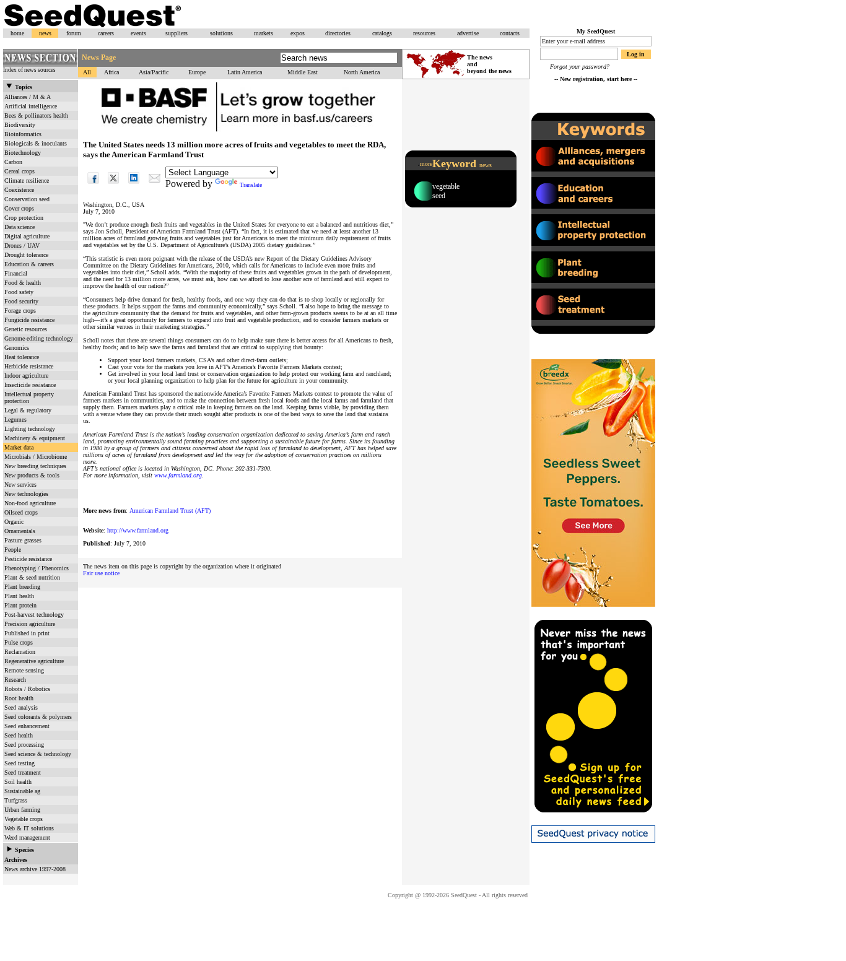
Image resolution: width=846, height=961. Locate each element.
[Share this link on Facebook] (93, 184)
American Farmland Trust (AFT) (170, 510)
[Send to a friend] (154, 184)
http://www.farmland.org (137, 530)
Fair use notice (101, 573)
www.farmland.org (178, 475)
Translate (251, 184)
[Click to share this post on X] (113, 184)
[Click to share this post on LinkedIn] (134, 184)
